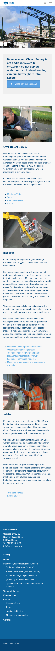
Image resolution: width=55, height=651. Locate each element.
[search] (45, 3)
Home (6, 560)
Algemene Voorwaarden (17, 615)
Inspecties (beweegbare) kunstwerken (24, 347)
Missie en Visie (14, 194)
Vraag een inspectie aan (26, 84)
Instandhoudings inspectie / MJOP (21, 575)
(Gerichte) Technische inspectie (21, 359)
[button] (50, 3)
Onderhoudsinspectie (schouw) (21, 350)
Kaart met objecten (15, 200)
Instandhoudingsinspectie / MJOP (22, 356)
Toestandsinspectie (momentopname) (24, 353)
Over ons (7, 599)
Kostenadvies (13, 496)
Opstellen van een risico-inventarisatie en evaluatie (24, 585)
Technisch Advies (15, 493)
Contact (10, 203)
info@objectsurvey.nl (12, 546)
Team (9, 197)
